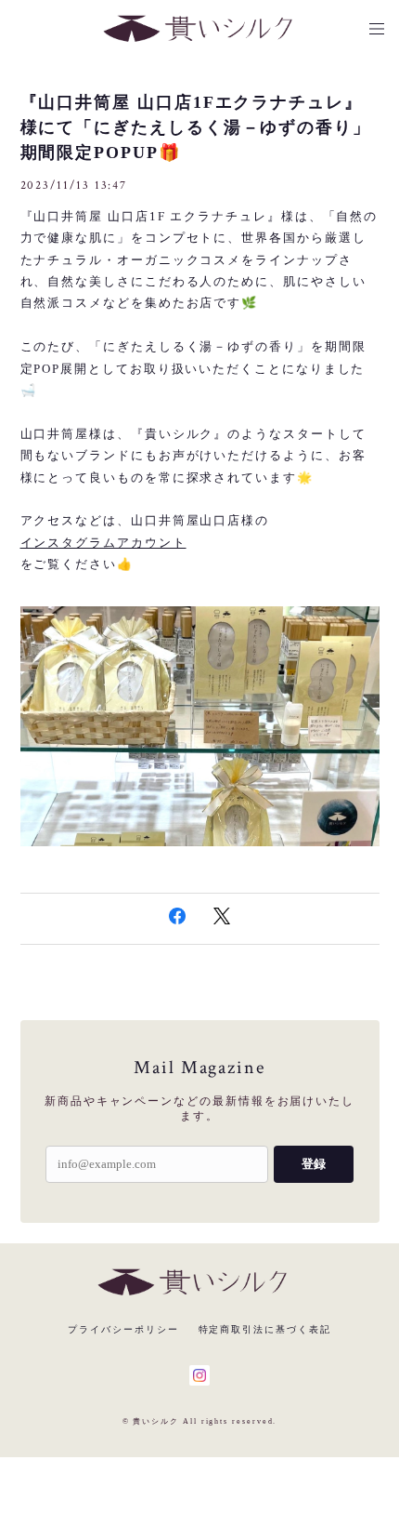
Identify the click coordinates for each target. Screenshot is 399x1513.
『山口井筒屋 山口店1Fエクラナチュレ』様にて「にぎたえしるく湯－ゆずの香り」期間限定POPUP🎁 (195, 127)
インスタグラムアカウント (103, 543)
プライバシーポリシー (123, 1329)
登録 (314, 1164)
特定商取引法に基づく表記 (265, 1329)
